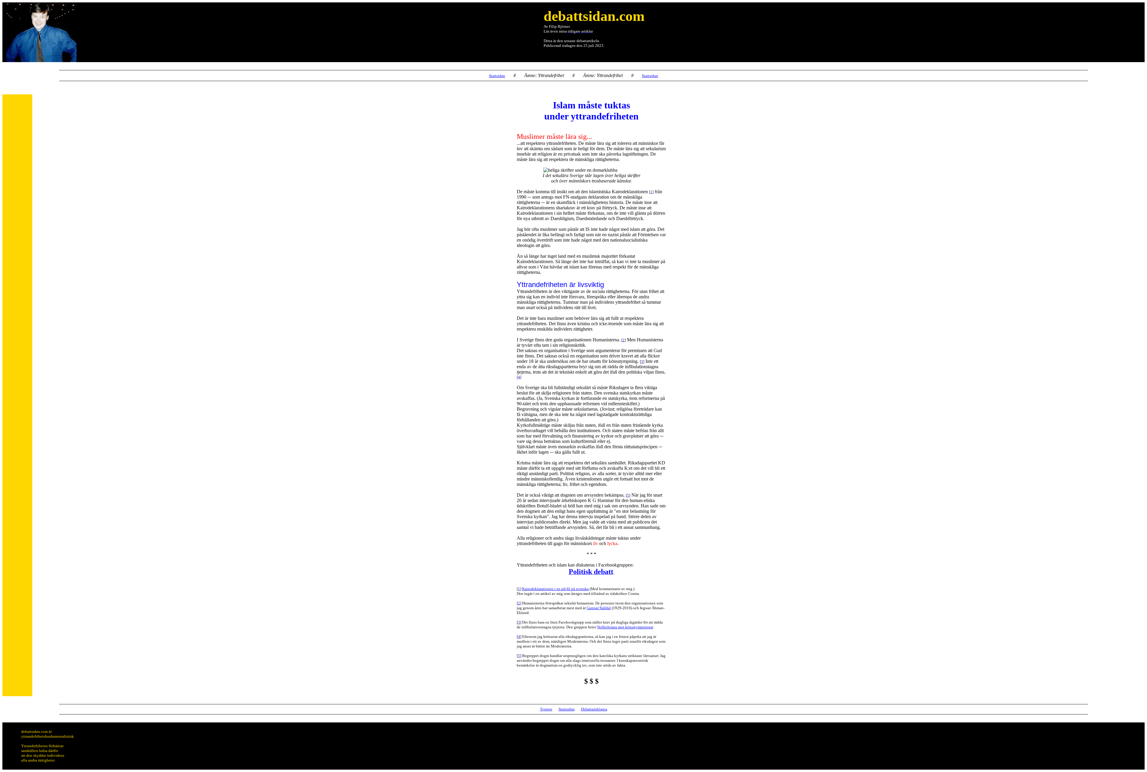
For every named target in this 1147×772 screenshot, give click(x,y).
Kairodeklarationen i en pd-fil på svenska (555, 589)
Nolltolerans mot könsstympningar (625, 627)
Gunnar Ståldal (599, 608)
